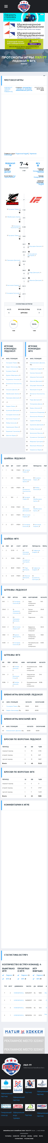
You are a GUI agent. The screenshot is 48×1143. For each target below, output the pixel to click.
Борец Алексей (35, 408)
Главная (24, 64)
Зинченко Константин (37, 394)
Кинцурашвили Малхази (38, 171)
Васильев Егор (35, 389)
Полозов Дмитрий (7, 171)
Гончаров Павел (11, 363)
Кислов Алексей (35, 373)
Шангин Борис (11, 435)
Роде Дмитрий (34, 272)
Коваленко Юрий (36, 450)
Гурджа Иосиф (35, 420)
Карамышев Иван (12, 427)
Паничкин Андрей (40, 183)
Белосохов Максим (36, 433)
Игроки (23, 1136)
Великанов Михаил (36, 416)
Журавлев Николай (12, 379)
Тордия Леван (10, 406)
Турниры (8, 1136)
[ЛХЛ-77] (24, 44)
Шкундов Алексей (35, 246)
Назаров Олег (39, 177)
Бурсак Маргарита (12, 375)
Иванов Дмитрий (35, 280)
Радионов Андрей (22, 153)
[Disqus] (24, 842)
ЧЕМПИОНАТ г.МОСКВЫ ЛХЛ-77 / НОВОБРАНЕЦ (8, 89)
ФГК (33, 60)
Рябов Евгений (11, 423)
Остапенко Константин (15, 226)
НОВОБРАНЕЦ (19, 993)
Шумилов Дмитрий (36, 425)
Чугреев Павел (14, 209)
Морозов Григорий (36, 441)
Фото (41, 1136)
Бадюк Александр (12, 367)
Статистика (19, 1138)
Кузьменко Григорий (32, 254)
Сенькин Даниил (12, 389)
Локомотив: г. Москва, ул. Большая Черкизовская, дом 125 (24, 89)
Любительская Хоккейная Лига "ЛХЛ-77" (17, 1130)
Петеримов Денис (36, 404)
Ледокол (19, 60)
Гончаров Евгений (10, 176)
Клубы (29, 1136)
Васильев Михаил (36, 446)
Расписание (28, 1138)
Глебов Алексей (35, 429)
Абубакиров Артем (13, 217)
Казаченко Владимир (37, 412)
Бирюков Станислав (13, 431)
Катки (36, 1136)
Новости (16, 1136)
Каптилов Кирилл (13, 285)
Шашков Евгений (36, 377)
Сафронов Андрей (36, 369)
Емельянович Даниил (37, 363)
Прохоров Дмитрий (13, 260)
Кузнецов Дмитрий (12, 410)
